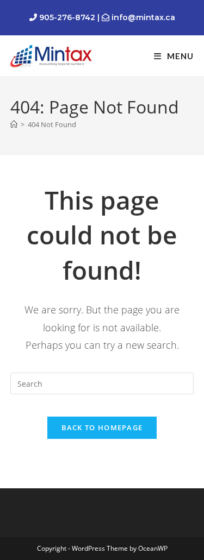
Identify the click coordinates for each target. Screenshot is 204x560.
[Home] (13, 124)
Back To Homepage (102, 427)
